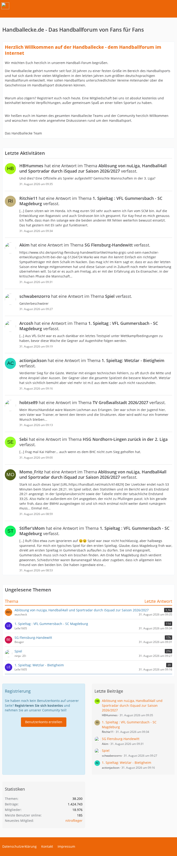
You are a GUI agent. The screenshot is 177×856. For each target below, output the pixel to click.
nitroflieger (74, 820)
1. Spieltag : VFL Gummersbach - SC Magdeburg (51, 623)
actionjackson (110, 768)
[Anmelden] (159, 6)
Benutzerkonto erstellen (43, 722)
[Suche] (148, 5)
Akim (105, 744)
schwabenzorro (112, 756)
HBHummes (110, 715)
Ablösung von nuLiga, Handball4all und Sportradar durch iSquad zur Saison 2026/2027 (82, 610)
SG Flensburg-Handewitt (33, 637)
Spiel (18, 651)
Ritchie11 (108, 732)
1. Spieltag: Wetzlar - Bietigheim (39, 665)
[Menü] (171, 5)
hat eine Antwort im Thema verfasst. (93, 168)
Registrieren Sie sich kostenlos (39, 705)
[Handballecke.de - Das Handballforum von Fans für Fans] (5, 5)
